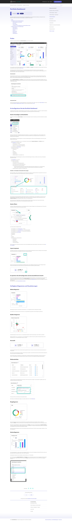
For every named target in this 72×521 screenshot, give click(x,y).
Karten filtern (14, 23)
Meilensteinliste (15, 31)
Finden (12, 19)
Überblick (14, 103)
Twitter (30, 488)
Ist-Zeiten (31, 511)
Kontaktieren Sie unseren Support (31, 498)
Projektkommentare (19, 103)
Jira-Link (33, 103)
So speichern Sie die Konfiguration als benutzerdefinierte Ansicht (21, 25)
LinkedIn (32, 488)
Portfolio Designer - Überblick (53, 12)
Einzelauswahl (20, 228)
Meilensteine (33, 398)
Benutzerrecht (33, 279)
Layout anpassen (15, 24)
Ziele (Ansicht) (51, 18)
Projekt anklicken (41, 102)
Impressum (60, 519)
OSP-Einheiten (19, 232)
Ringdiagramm (15, 32)
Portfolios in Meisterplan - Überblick (35, 507)
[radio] (26, 495)
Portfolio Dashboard (52, 16)
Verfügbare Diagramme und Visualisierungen (17, 26)
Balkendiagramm (15, 27)
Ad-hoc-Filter (32, 509)
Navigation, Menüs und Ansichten (54, 10)
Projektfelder (14, 142)
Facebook (28, 488)
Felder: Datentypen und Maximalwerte (35, 505)
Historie (23, 103)
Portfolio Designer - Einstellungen (54, 14)
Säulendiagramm (15, 33)
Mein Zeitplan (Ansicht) (53, 20)
